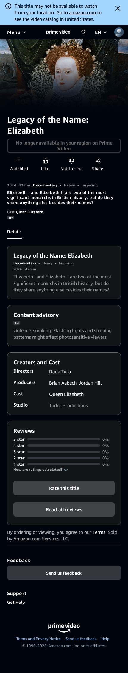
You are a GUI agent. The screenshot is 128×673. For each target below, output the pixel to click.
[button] (40, 469)
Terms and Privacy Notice (38, 638)
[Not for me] (71, 161)
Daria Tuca (60, 371)
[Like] (45, 161)
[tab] (14, 231)
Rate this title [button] (64, 488)
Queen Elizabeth (29, 212)
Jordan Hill (90, 383)
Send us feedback (80, 638)
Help (105, 638)
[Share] (98, 161)
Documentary (45, 185)
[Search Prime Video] (83, 32)
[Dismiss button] (118, 8)
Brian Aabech (63, 383)
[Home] (58, 32)
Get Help (16, 602)
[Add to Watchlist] (19, 161)
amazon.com (82, 12)
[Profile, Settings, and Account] (119, 32)
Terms (99, 532)
